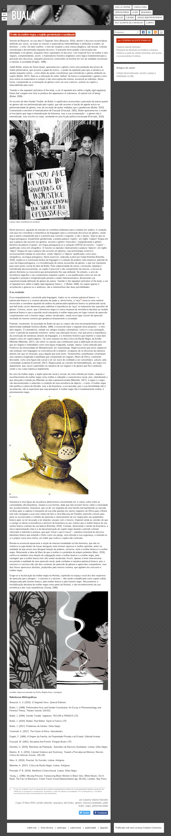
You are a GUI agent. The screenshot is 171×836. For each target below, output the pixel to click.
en (4, 14)
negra (88, 806)
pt (4, 10)
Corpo (150, 23)
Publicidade (90, 827)
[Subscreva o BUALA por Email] (161, 32)
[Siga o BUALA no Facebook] (143, 32)
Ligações (104, 827)
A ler (135, 12)
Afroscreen (122, 12)
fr (4, 19)
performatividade (100, 806)
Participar (61, 827)
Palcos (119, 17)
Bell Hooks (69, 803)
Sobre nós (32, 827)
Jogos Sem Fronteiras (149, 17)
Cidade (130, 17)
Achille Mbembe (44, 803)
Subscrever (75, 827)
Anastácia (58, 803)
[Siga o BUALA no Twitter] (149, 32)
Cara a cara (140, 7)
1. (10, 789)
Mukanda (146, 12)
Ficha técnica (47, 827)
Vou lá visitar (122, 7)
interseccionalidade (92, 803)
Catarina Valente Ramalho (95, 800)
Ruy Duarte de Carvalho (129, 23)
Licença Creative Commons (148, 827)
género (78, 803)
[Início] (24, 15)
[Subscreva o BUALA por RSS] (155, 32)
